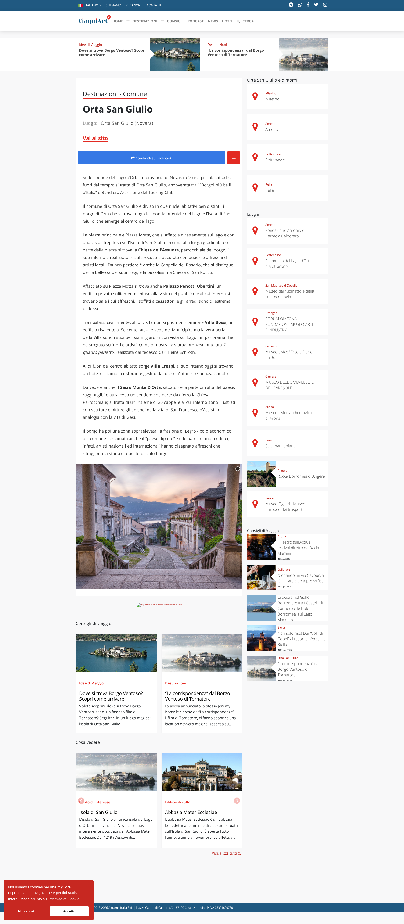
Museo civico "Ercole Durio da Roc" (289, 354)
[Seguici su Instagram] (325, 4)
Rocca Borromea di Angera (301, 476)
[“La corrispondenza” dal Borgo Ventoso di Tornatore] (202, 653)
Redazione (134, 5)
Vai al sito (95, 137)
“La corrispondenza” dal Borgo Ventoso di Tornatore (236, 52)
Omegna (271, 313)
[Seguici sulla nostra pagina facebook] (308, 4)
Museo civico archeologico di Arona (288, 415)
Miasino (270, 93)
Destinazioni (217, 44)
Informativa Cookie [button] (63, 899)
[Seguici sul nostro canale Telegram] (291, 4)
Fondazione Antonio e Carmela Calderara (284, 233)
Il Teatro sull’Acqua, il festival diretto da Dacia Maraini (298, 547)
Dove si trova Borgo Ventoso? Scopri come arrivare (112, 52)
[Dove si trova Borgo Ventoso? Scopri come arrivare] (116, 653)
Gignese (270, 376)
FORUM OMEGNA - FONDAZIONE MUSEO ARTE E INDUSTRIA (289, 324)
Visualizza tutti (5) (227, 853)
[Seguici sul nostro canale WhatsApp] (300, 4)
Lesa (268, 440)
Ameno (270, 124)
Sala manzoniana (280, 445)
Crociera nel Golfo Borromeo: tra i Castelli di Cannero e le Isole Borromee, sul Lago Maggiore (300, 608)
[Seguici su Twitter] (316, 4)
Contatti (154, 5)
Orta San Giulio (288, 658)
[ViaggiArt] (94, 20)
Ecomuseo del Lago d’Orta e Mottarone (288, 263)
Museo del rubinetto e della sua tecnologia (289, 293)
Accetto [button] (69, 911)
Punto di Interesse (94, 802)
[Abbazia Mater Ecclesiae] (202, 772)
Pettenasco (273, 154)
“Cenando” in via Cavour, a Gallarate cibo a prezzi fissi (301, 578)
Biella (281, 627)
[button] (89, 5)
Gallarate (284, 569)
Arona (269, 407)
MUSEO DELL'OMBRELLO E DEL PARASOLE (289, 385)
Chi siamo (113, 5)
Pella (268, 184)
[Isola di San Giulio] (116, 772)
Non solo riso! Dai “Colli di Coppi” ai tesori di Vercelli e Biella (301, 638)
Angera (282, 470)
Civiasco (271, 346)
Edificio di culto (177, 802)
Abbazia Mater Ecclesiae (191, 812)
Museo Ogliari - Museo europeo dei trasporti (285, 506)
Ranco (269, 498)
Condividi (153, 158)
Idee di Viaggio (90, 44)
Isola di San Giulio (98, 812)
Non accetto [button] (28, 911)
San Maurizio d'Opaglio (281, 285)
